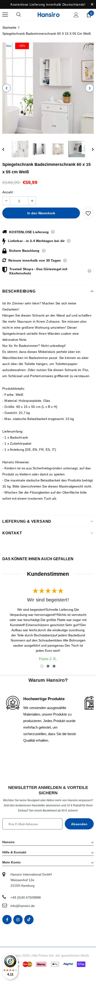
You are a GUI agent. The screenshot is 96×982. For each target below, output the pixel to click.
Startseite (9, 27)
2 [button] (48, 666)
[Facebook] (7, 919)
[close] (92, 4)
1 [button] (42, 666)
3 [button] (54, 666)
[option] (48, 88)
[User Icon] (76, 14)
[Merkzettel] (88, 213)
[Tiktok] (29, 919)
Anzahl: (8, 192)
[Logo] (48, 14)
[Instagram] (18, 919)
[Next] (89, 88)
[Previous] (6, 88)
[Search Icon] (23, 14)
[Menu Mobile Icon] (5, 14)
